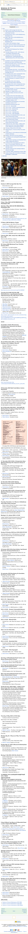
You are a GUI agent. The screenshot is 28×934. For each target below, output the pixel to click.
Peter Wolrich (22, 830)
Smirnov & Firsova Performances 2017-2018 (12, 902)
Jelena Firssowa (5, 581)
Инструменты (25, 5)
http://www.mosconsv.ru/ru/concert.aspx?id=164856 (12, 290)
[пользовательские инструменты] (25, 1)
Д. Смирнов (5, 801)
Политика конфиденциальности (10, 931)
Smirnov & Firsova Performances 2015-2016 (12, 903)
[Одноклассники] (14, 930)
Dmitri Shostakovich (6, 351)
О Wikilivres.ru (19, 931)
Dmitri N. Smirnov (20, 19)
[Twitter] (12, 930)
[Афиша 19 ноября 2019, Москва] (14, 432)
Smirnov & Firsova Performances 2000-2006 (12, 905)
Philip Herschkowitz (6, 307)
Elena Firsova (5, 187)
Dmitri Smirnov (5, 196)
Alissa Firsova (12, 20)
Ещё (8, 4)
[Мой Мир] (15, 930)
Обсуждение (5, 5)
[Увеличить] (26, 176)
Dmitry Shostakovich (6, 526)
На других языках (22, 5)
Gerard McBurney (6, 272)
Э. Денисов (5, 800)
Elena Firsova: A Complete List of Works (24, 15)
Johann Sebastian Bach (19, 510)
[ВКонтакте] (11, 930)
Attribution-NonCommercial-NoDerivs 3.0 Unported (18, 926)
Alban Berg (4, 304)
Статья (2, 5)
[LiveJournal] (17, 930)
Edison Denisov (5, 249)
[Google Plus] (18, 930)
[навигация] (2, 1)
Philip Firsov (18, 20)
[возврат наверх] (14, 917)
